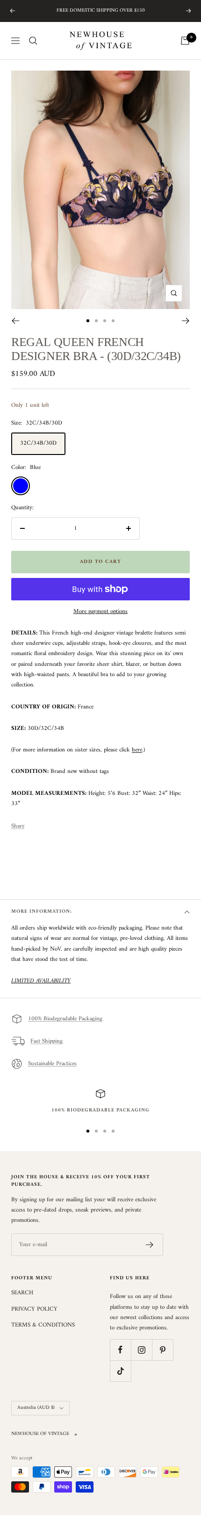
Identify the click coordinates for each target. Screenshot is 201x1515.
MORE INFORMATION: (41, 911)
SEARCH (22, 1293)
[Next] (186, 320)
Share (17, 826)
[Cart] (185, 40)
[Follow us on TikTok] (120, 1370)
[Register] (150, 1244)
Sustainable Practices (52, 1063)
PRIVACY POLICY (34, 1309)
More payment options (100, 611)
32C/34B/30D (38, 443)
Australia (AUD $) (36, 1407)
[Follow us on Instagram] (141, 1349)
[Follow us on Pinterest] (162, 1349)
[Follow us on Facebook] (120, 1349)
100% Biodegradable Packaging (65, 1018)
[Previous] (15, 320)
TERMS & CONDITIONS (43, 1325)
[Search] (33, 40)
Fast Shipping (46, 1041)
